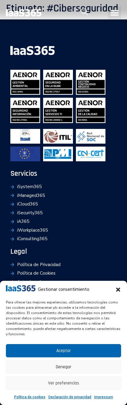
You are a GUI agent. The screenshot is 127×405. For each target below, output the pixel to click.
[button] (118, 290)
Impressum (103, 397)
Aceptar (63, 350)
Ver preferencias (63, 383)
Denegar (63, 367)
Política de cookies (29, 397)
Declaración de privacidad (69, 397)
